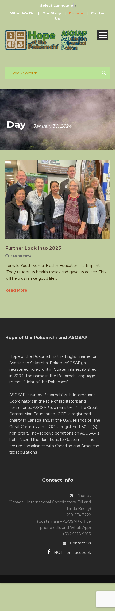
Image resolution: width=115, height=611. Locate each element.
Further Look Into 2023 (33, 248)
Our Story (51, 13)
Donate (76, 13)
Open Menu (102, 35)
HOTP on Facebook (72, 552)
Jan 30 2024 (21, 256)
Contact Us (80, 543)
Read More (16, 290)
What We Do (22, 13)
